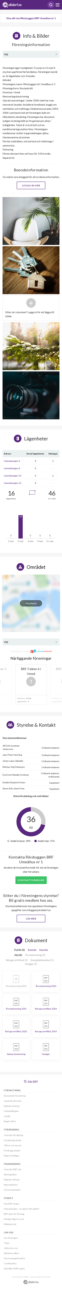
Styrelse (43, 949)
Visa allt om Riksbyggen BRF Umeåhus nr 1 (31, 18)
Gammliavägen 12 (12, 483)
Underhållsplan (11, 1111)
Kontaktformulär (31, 880)
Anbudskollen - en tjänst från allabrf (21, 1208)
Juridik (7, 1116)
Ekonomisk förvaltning (15, 1095)
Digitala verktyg (11, 1106)
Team (6, 1243)
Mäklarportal (10, 1224)
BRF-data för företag (14, 1214)
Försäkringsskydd (12, 1140)
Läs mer (31, 918)
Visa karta (31, 603)
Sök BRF (32, 1081)
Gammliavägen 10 (12, 475)
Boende (32, 949)
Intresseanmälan (12, 1189)
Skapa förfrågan (11, 1155)
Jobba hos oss (11, 1248)
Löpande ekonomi (12, 1100)
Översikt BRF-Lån (12, 1169)
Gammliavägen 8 (12, 468)
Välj (6, 54)
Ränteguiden (10, 1174)
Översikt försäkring (13, 1135)
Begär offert (10, 1121)
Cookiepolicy (10, 1263)
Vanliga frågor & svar (14, 1219)
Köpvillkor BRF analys (14, 1268)
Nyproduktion (10, 1184)
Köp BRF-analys (11, 1203)
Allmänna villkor (11, 1253)
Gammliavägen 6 (12, 461)
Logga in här (31, 185)
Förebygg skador (12, 1150)
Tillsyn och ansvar (12, 1145)
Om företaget (11, 1237)
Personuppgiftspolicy (14, 1258)
